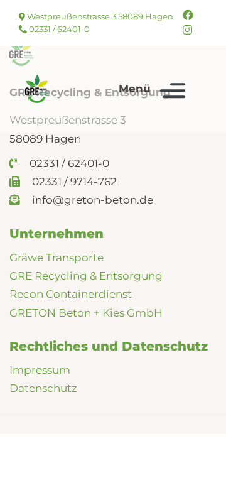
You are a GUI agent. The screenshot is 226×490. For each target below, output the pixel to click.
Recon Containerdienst (70, 294)
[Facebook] (188, 15)
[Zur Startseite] (37, 89)
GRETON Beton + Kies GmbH (86, 313)
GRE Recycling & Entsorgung (86, 276)
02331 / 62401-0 (58, 29)
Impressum (39, 370)
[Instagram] (187, 30)
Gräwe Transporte (56, 257)
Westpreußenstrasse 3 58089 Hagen (99, 16)
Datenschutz (43, 388)
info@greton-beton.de (91, 199)
